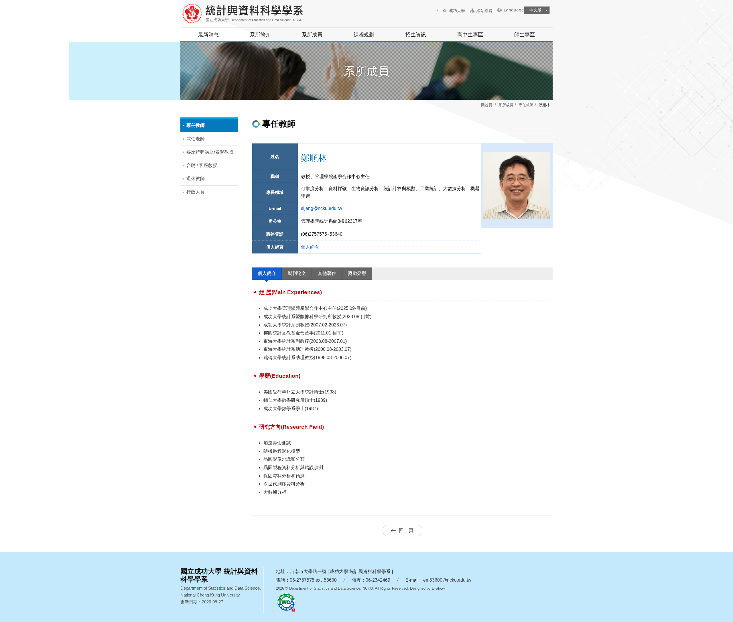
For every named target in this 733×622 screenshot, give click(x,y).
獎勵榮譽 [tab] (357, 273)
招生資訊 (415, 35)
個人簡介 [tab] (267, 273)
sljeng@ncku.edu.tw (321, 208)
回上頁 (406, 530)
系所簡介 (260, 35)
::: (437, 9)
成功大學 (459, 10)
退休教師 (195, 178)
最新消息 (208, 35)
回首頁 (486, 105)
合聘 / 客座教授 (201, 165)
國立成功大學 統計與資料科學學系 (244, 14)
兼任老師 (195, 138)
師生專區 (524, 35)
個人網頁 (310, 247)
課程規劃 (364, 35)
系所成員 (312, 35)
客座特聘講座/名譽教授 (209, 151)
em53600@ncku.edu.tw (447, 580)
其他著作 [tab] (327, 273)
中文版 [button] (535, 10)
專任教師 (526, 105)
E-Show (438, 588)
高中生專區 (470, 35)
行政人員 (195, 192)
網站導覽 (484, 10)
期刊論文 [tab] (297, 273)
